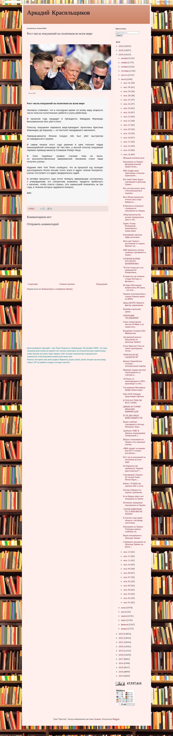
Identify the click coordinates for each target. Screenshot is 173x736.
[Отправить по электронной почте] (41, 208)
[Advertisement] (67, 318)
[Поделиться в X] (46, 208)
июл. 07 (127, 577)
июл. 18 (127, 138)
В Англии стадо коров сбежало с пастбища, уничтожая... (133, 520)
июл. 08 (127, 573)
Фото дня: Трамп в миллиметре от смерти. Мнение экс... (134, 243)
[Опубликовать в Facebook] (48, 208)
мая (123, 612)
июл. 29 (127, 92)
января (124, 629)
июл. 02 (127, 598)
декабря (124, 58)
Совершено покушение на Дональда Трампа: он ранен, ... (134, 544)
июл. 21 (127, 125)
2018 (121, 655)
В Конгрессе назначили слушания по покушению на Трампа (134, 208)
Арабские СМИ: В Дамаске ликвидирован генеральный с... (134, 433)
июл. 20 (127, 129)
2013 (121, 676)
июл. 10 (127, 565)
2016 (121, 663)
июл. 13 (127, 552)
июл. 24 (127, 113)
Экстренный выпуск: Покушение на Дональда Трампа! (132, 339)
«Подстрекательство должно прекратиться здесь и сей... (133, 217)
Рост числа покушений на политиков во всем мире (134, 459)
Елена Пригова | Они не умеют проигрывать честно (133, 348)
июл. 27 (127, 100)
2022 (121, 638)
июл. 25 (127, 108)
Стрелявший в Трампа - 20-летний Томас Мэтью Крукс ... (133, 477)
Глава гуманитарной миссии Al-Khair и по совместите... (133, 324)
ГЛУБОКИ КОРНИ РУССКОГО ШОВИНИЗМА (131, 261)
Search (119, 35)
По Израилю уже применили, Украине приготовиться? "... (133, 468)
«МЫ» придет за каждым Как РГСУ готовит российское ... (134, 450)
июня (123, 608)
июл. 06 (127, 582)
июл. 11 (127, 561)
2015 (121, 668)
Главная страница (67, 284)
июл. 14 (127, 155)
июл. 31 (127, 83)
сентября (125, 71)
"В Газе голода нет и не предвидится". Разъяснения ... (133, 270)
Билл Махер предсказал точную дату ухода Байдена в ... (133, 199)
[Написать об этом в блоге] (43, 208)
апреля (124, 616)
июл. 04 (127, 590)
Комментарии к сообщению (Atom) (57, 289)
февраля (125, 625)
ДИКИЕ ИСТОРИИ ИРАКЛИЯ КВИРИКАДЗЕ (132, 409)
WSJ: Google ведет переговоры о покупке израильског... (134, 173)
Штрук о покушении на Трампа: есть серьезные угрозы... (134, 442)
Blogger (116, 719)
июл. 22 (127, 121)
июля (123, 79)
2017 (121, 659)
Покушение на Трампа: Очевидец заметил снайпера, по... (133, 529)
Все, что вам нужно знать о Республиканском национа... (134, 190)
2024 (121, 55)
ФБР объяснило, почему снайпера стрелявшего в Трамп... (134, 252)
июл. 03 (127, 594)
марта (124, 620)
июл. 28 (127, 96)
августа (124, 75)
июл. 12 (127, 556)
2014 (121, 672)
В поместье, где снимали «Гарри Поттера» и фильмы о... (133, 278)
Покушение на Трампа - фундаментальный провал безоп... (133, 164)
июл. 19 (127, 134)
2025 (121, 51)
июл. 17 (127, 142)
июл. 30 (127, 87)
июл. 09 (127, 569)
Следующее (33, 284)
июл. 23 (127, 117)
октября (124, 67)
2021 (121, 642)
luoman (97, 719)
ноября (124, 63)
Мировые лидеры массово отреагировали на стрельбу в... (134, 372)
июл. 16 (127, 146)
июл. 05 (127, 586)
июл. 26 (127, 104)
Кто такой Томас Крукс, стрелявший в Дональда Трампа (134, 182)
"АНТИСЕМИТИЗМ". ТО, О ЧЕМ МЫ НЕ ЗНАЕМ (132, 511)
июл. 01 (127, 603)
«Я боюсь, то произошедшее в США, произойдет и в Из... (134, 381)
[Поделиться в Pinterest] (51, 208)
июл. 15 (127, 150)
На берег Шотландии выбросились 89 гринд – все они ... (134, 287)
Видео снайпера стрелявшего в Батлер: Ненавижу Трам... (133, 424)
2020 (121, 647)
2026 (121, 46)
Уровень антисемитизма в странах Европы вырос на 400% (134, 296)
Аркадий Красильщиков (58, 12)
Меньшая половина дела (133, 158)
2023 (121, 634)
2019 (121, 651)
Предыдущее (101, 284)
